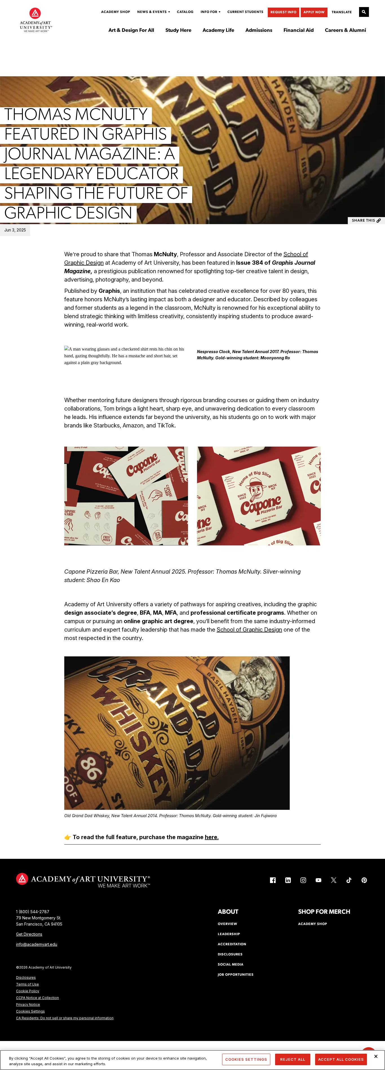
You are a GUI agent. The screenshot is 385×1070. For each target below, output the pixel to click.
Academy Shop (115, 12)
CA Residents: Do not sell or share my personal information (65, 1018)
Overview (227, 924)
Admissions (258, 30)
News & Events (152, 12)
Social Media (231, 964)
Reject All (292, 1059)
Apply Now (314, 12)
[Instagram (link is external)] (303, 880)
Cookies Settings (30, 1011)
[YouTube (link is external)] (318, 880)
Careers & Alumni (345, 30)
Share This (363, 220)
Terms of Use (27, 984)
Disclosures (26, 977)
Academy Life (218, 30)
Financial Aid (299, 30)
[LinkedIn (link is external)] (288, 880)
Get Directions (29, 934)
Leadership (229, 934)
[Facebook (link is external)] (273, 880)
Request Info (284, 12)
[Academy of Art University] (36, 19)
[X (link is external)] (333, 880)
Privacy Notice (28, 1004)
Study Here (178, 30)
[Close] (376, 1056)
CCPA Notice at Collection (37, 998)
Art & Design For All (131, 30)
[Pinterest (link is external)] (364, 880)
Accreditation (232, 944)
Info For (209, 12)
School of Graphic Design (249, 629)
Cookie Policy (27, 991)
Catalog (185, 12)
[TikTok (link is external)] (349, 880)
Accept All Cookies (341, 1059)
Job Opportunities (236, 975)
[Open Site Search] (364, 12)
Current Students (245, 12)
